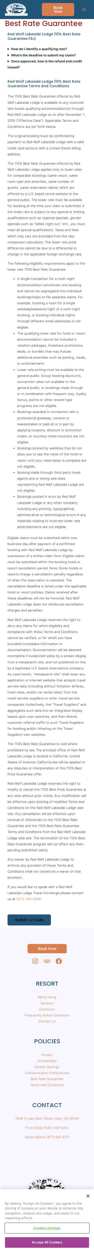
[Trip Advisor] (47, 961)
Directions (47, 1009)
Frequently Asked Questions (47, 1015)
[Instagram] (35, 961)
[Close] (87, 1196)
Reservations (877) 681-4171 (47, 1137)
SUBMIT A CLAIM (29, 919)
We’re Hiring (47, 997)
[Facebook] (58, 961)
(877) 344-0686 (28, 899)
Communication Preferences (47, 1073)
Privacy (47, 1055)
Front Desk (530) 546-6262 (47, 1128)
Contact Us (47, 1021)
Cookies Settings (46, 1228)
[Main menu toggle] (84, 10)
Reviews (47, 1003)
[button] (55, 9)
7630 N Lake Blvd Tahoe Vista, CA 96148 (47, 1118)
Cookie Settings (47, 1067)
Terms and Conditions (47, 1085)
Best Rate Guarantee (47, 1079)
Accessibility (47, 1061)
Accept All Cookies (47, 1242)
